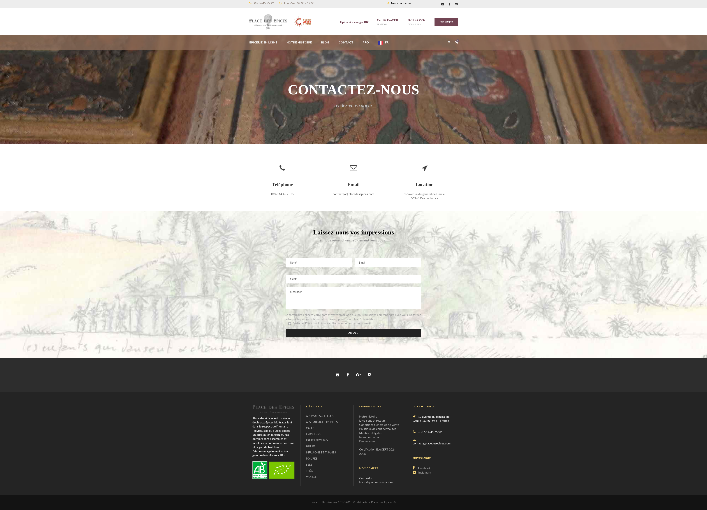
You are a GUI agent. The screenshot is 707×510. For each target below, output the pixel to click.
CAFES (310, 428)
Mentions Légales (370, 433)
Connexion (366, 478)
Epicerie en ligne (263, 42)
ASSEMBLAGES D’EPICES (322, 422)
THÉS (309, 470)
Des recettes (367, 441)
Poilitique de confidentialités (377, 428)
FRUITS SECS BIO (317, 440)
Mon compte (446, 22)
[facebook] (450, 4)
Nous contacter (401, 3)
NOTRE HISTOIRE (299, 42)
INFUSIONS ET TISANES (321, 452)
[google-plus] (358, 375)
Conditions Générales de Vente (379, 424)
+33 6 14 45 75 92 (282, 194)
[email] (442, 4)
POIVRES (311, 458)
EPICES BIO (313, 434)
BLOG (325, 42)
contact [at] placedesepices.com (353, 194)
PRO (366, 42)
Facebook (424, 468)
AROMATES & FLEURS (320, 416)
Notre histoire (368, 416)
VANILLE (311, 477)
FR (387, 42)
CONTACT (346, 42)
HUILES (310, 446)
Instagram (424, 472)
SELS (309, 464)
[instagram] (456, 4)
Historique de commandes (376, 482)
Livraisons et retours (372, 420)
